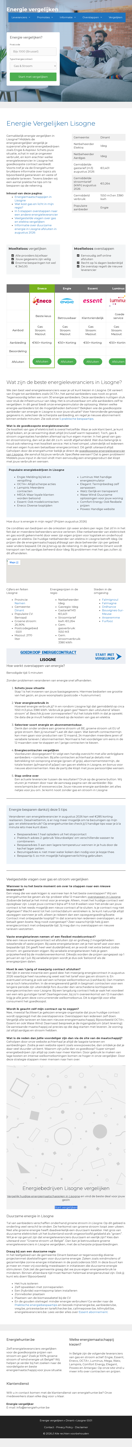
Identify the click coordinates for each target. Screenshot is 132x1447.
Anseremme (111, 617)
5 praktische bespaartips (76, 418)
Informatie (66, 17)
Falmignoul (110, 599)
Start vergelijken (66, 1207)
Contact (49, 1427)
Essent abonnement (93, 1312)
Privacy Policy (64, 1427)
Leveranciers (19, 17)
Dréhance (109, 606)
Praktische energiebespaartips (36, 1305)
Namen (20, 603)
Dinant (19, 610)
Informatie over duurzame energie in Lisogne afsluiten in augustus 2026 (36, 229)
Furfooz (107, 621)
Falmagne (109, 603)
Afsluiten (42, 361)
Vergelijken (115, 17)
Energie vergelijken (32, 9)
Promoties (43, 17)
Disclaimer (81, 1427)
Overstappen (91, 17)
